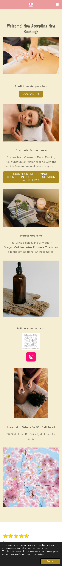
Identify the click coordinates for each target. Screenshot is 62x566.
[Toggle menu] (57, 5)
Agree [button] (50, 561)
